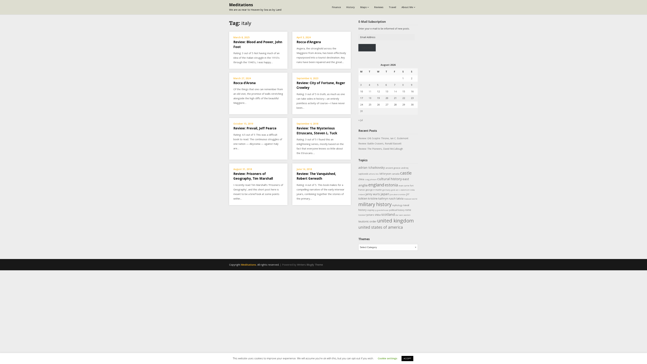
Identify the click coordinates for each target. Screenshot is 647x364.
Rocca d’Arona (244, 83)
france (361, 189)
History (350, 7)
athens (372, 174)
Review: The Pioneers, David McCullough (380, 148)
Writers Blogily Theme (310, 264)
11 (370, 91)
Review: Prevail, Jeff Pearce (254, 128)
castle (406, 173)
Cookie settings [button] (387, 358)
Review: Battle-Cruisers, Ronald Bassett (380, 143)
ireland (361, 194)
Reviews (378, 7)
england (376, 185)
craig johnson (371, 179)
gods (393, 190)
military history (375, 204)
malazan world (410, 199)
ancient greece (393, 167)
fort (411, 185)
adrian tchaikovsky (371, 167)
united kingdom (395, 220)
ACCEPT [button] (407, 358)
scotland (388, 214)
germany (386, 190)
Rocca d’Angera (309, 42)
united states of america (380, 227)
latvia (399, 198)
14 (395, 91)
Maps (363, 7)
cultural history (389, 178)
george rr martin (373, 189)
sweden (407, 215)
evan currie (404, 185)
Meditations (241, 4)
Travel (392, 7)
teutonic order (367, 221)
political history (397, 209)
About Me (407, 7)
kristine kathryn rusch (382, 198)
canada (395, 173)
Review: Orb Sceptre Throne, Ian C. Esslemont (383, 138)
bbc (377, 174)
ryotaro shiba (373, 214)
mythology (397, 205)
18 (370, 98)
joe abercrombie (398, 194)
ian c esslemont (403, 190)
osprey (371, 209)
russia (361, 214)
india (412, 190)
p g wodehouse (382, 210)
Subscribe (367, 47)
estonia (391, 185)
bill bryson (385, 173)
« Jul (360, 120)
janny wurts (372, 194)
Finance (336, 7)
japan (385, 194)
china (361, 179)
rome (408, 209)
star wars (399, 215)
